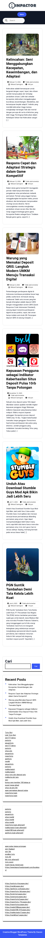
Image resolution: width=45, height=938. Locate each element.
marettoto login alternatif (15, 825)
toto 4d (8, 857)
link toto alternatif (12, 859)
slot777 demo (10, 738)
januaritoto (9, 743)
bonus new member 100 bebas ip (17, 782)
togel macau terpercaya (14, 865)
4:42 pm (30, 84)
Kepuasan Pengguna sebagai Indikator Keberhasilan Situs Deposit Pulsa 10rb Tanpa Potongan (22, 379)
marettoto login (11, 793)
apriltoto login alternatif (14, 833)
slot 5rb (8, 852)
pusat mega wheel (12, 785)
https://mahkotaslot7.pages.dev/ (17, 912)
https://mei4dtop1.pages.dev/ (16, 915)
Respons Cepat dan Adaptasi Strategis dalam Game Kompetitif (21, 169)
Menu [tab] (22, 14)
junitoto (8, 740)
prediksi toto (10, 854)
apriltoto (8, 759)
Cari (8, 661)
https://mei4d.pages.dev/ (14, 886)
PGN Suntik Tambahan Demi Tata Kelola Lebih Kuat (19, 591)
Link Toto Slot (10, 735)
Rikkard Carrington (16, 84)
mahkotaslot (10, 769)
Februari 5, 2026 (14, 285)
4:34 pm (30, 287)
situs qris (8, 751)
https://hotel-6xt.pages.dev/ (15, 894)
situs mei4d (9, 817)
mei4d (7, 761)
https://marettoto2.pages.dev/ (16, 899)
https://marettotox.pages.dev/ (16, 905)
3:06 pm (30, 504)
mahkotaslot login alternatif (16, 828)
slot (6, 780)
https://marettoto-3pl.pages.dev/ (17, 891)
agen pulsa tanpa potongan (15, 846)
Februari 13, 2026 (15, 82)
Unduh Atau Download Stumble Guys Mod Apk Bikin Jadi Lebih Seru (22, 490)
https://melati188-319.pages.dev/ (17, 910)
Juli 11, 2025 (13, 502)
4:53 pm (30, 398)
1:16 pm (30, 606)
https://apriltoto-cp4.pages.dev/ (17, 889)
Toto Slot (8, 733)
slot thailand (10, 849)
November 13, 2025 (15, 393)
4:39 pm (30, 184)
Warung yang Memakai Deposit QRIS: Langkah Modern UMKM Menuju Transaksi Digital (20, 268)
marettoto (9, 756)
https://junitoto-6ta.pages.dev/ (17, 883)
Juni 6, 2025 (13, 603)
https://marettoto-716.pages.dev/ (18, 902)
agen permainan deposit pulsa (16, 790)
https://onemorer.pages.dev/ (16, 897)
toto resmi (9, 862)
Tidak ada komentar (31, 82)
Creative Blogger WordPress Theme (18, 932)
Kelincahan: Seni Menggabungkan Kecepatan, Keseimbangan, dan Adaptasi (21, 67)
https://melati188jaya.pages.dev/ (17, 907)
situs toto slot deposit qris (15, 775)
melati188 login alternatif (14, 830)
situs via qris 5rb (11, 788)
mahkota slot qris (12, 777)
